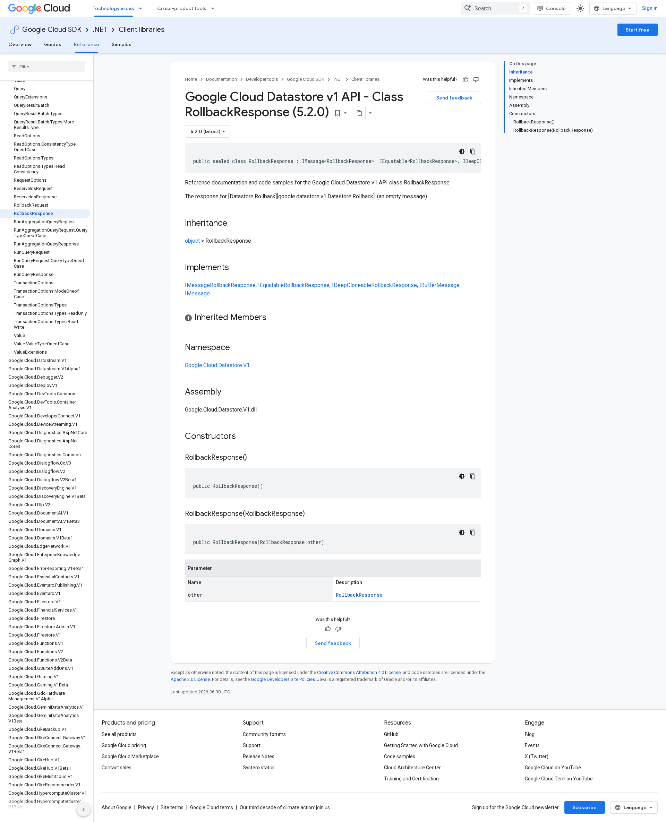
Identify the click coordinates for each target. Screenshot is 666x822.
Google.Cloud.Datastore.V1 (217, 365)
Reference (86, 44)
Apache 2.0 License (190, 679)
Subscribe (585, 807)
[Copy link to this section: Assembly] (228, 392)
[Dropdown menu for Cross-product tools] (214, 8)
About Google (116, 807)
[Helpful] (465, 79)
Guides (52, 44)
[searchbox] (46, 66)
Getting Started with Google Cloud (421, 745)
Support (252, 745)
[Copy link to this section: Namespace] (237, 348)
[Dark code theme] (461, 151)
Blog (530, 734)
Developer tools (262, 79)
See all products (119, 734)
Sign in (650, 8)
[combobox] (495, 8)
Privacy (146, 807)
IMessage (197, 285)
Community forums (264, 734)
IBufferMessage (439, 285)
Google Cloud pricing (124, 745)
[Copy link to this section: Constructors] (245, 437)
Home (191, 79)
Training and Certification (411, 778)
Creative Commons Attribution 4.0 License (359, 672)
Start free (637, 30)
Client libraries (141, 29)
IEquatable (271, 285)
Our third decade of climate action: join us (285, 807)
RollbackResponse (233, 285)
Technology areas (113, 8)
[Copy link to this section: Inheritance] (234, 223)
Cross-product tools (181, 8)
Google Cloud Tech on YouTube (559, 778)
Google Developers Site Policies (283, 679)
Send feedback (454, 98)
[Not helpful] (476, 79)
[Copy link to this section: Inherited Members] (273, 318)
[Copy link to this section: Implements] (236, 268)
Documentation (221, 79)
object (192, 240)
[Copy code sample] (472, 151)
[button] (333, 318)
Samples (121, 44)
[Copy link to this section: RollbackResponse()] (254, 458)
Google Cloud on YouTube (553, 767)
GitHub (391, 734)
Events (532, 745)
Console (556, 8)
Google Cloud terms (211, 807)
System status (259, 767)
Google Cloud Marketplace (130, 756)
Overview (20, 44)
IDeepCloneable (351, 285)
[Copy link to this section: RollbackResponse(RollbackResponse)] (312, 514)
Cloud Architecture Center (412, 767)
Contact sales (116, 767)
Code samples (399, 756)
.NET (100, 29)
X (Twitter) (536, 756)
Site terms (172, 807)
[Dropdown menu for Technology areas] (142, 8)
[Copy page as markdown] (359, 113)
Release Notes (258, 756)
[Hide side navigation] (84, 809)
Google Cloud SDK (52, 29)
